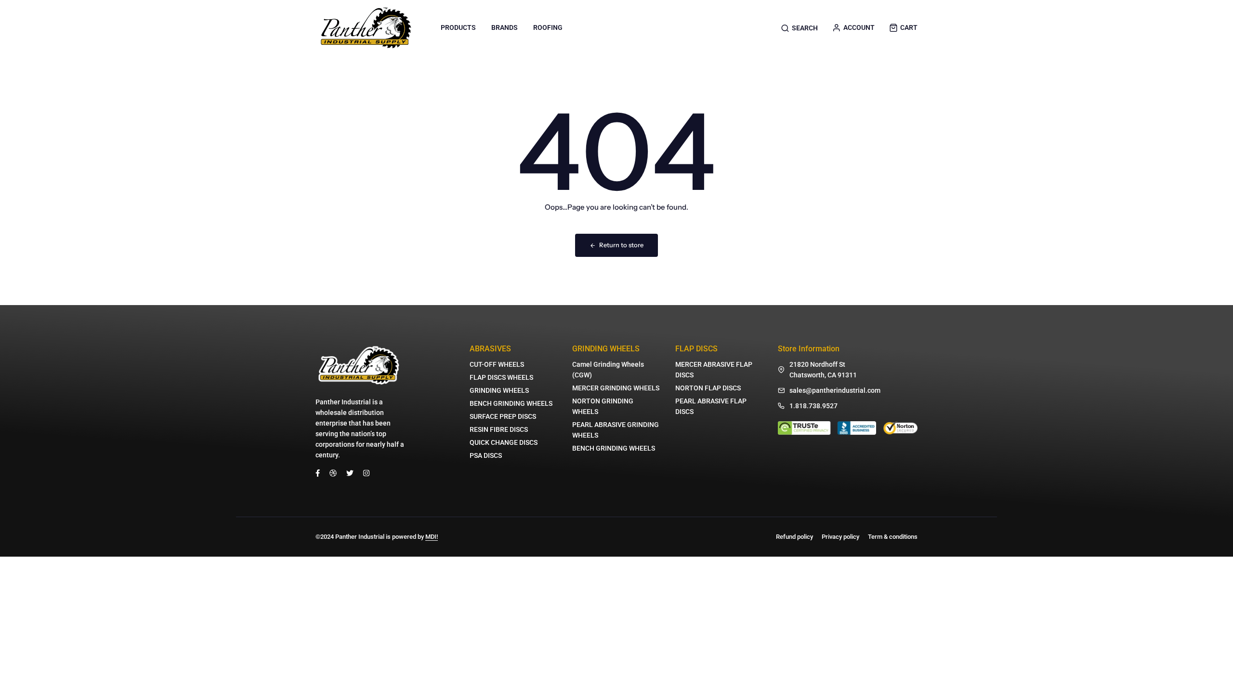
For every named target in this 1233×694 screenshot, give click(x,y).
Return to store (621, 245)
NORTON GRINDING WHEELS (602, 406)
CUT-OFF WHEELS (497, 364)
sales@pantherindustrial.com (834, 390)
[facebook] (317, 472)
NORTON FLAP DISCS (708, 388)
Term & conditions (893, 536)
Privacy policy (840, 536)
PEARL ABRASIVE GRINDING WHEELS (615, 430)
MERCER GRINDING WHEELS (615, 388)
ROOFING (548, 27)
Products (458, 27)
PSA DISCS (486, 455)
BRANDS (504, 27)
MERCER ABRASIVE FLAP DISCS (713, 369)
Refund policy (794, 536)
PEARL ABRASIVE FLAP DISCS (711, 406)
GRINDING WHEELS (499, 390)
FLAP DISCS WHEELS (501, 377)
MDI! (431, 536)
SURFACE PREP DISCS (503, 416)
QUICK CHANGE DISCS (504, 442)
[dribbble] (333, 472)
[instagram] (366, 472)
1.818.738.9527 (813, 406)
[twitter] (350, 472)
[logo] (366, 27)
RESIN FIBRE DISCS (499, 429)
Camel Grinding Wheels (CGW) (608, 369)
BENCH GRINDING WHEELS (511, 403)
